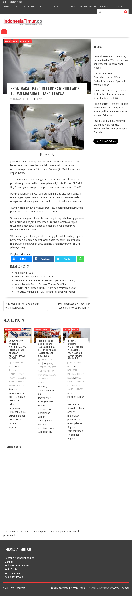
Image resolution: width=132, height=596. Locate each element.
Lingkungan (70, 6)
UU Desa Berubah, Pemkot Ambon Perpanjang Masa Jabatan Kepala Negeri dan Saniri (75, 349)
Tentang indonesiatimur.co (19, 557)
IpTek (48, 6)
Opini (80, 6)
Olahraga (31, 6)
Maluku (17, 329)
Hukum (22, 6)
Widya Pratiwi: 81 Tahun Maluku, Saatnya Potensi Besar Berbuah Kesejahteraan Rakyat (17, 349)
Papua (16, 41)
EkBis (6, 6)
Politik (14, 6)
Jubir (49, 363)
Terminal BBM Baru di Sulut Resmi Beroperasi (22, 305)
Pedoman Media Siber (17, 565)
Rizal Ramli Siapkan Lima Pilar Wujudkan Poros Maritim (73, 305)
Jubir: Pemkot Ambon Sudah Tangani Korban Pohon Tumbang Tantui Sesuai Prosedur (47, 348)
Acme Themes (121, 587)
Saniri (70, 389)
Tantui (42, 382)
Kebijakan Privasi (14, 576)
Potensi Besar (16, 381)
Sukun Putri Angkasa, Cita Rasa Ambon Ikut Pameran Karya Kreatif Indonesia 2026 (111, 94)
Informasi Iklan (13, 573)
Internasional (90, 6)
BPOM (40, 98)
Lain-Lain (120, 6)
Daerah (7, 41)
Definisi (9, 561)
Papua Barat (25, 41)
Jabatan (71, 373)
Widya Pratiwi (16, 385)
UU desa (79, 389)
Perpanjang (73, 385)
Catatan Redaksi (106, 6)
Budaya (41, 6)
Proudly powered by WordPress (67, 587)
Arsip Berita (11, 569)
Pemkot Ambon (75, 381)
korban (42, 367)
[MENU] (4, 31)
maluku (22, 377)
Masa (78, 377)
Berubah (72, 370)
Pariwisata (58, 6)
